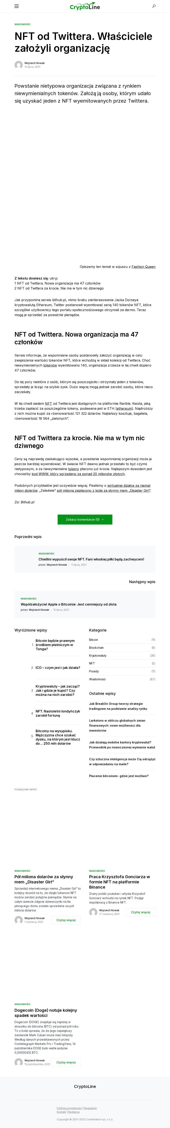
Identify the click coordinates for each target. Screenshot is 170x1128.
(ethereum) (124, 408)
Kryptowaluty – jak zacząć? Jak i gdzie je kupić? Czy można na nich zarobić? (58, 690)
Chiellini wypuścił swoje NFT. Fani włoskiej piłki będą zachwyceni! (91, 559)
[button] (17, 6)
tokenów (50, 365)
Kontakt (61, 1111)
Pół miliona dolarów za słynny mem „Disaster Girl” (44, 879)
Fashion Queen (143, 267)
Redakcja (74, 1111)
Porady (94, 671)
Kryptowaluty (98, 655)
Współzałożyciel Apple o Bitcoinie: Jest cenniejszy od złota (69, 604)
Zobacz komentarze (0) (83, 519)
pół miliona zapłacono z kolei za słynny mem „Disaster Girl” (103, 490)
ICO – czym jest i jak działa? (58, 668)
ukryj (53, 278)
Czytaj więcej (66, 920)
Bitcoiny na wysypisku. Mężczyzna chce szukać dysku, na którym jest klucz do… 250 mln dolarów (58, 737)
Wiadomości (22, 24)
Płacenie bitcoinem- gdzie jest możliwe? (118, 776)
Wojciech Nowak (34, 63)
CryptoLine (85, 1086)
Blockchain (96, 647)
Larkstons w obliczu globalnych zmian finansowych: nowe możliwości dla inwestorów (117, 725)
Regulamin (90, 1108)
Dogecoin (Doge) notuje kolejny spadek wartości (46, 1013)
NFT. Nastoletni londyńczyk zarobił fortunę (58, 713)
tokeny (73, 469)
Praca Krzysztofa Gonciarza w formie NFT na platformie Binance (119, 882)
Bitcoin (93, 639)
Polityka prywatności (69, 1108)
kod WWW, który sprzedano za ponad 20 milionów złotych (78, 474)
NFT (48, 403)
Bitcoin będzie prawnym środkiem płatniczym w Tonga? (55, 645)
